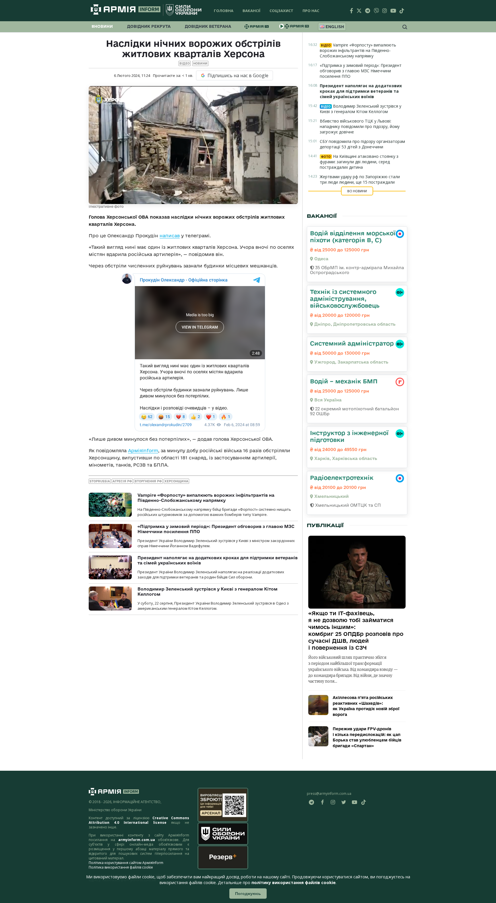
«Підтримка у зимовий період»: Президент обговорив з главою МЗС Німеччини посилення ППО (361, 71)
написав (170, 235)
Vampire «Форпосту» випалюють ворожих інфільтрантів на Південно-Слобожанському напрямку (205, 498)
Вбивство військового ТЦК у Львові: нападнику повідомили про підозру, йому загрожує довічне (360, 126)
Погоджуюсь (248, 893)
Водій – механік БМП (343, 381)
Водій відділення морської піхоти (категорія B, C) (353, 236)
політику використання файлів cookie (293, 882)
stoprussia (100, 481)
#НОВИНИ (102, 26)
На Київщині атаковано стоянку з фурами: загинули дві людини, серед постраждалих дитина (359, 162)
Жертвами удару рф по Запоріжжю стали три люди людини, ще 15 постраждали (360, 179)
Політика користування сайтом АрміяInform (126, 862)
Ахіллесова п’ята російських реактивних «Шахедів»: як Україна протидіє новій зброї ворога (366, 706)
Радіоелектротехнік (341, 477)
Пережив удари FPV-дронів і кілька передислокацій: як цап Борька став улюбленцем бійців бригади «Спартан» (367, 737)
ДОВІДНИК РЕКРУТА (148, 26)
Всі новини (357, 191)
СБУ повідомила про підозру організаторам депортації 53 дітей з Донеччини (362, 144)
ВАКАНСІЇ (251, 10)
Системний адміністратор (352, 343)
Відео (184, 63)
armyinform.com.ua (136, 839)
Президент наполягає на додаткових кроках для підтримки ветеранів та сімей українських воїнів (361, 91)
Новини (200, 63)
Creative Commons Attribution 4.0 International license (139, 820)
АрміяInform (143, 450)
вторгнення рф (148, 481)
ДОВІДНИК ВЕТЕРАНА (208, 26)
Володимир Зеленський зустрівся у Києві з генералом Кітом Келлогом (360, 108)
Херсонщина (176, 481)
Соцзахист (281, 10)
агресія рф (122, 481)
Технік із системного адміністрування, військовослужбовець (344, 298)
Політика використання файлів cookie (121, 867)
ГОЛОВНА (223, 10)
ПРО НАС (311, 10)
